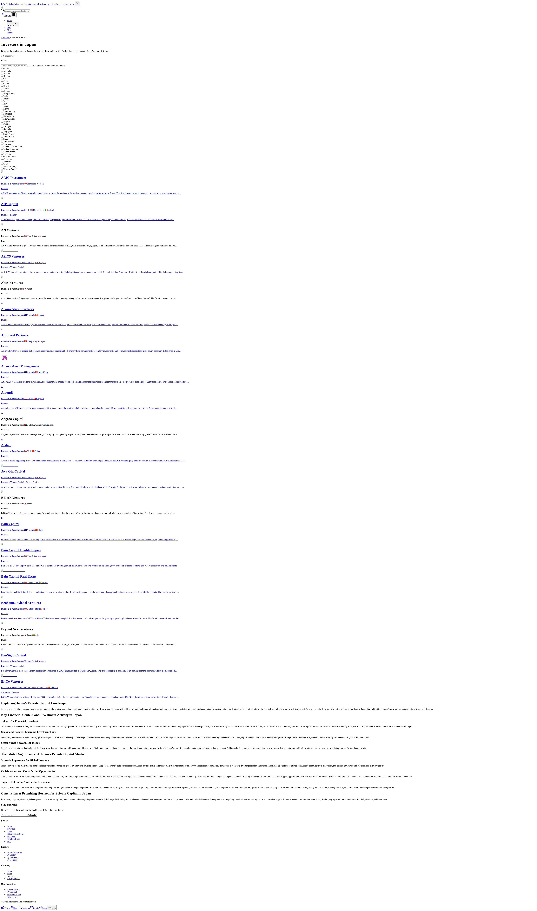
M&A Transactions (15, 834)
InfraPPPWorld (13, 889)
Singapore (7, 131)
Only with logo (36, 65)
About (9, 873)
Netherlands (8, 116)
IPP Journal (12, 892)
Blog (9, 30)
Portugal (7, 126)
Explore (11, 25)
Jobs (9, 27)
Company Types (8, 156)
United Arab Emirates (13, 146)
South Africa (9, 134)
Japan (5, 106)
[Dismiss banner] (77, 3)
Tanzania (7, 144)
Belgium (7, 76)
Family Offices (13, 839)
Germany (7, 91)
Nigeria (6, 121)
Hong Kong (8, 93)
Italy (5, 104)
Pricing (10, 32)
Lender (6, 164)
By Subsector (13, 857)
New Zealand (9, 119)
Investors (11, 829)
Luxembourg (9, 111)
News (9, 826)
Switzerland (8, 141)
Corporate (7, 159)
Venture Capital (10, 169)
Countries (5, 37)
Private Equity (9, 166)
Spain (5, 139)
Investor (6, 161)
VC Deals (11, 836)
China (6, 83)
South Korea (9, 136)
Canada (6, 78)
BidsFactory (12, 897)
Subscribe (32, 815)
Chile (5, 81)
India (5, 96)
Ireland (6, 98)
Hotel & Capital (14, 894)
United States (9, 151)
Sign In (7, 15)
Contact (10, 876)
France (6, 88)
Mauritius (7, 114)
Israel (5, 101)
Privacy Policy (13, 878)
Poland (6, 124)
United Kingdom (10, 149)
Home (9, 20)
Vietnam (7, 154)
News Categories (14, 852)
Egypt (6, 86)
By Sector (11, 855)
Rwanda (7, 129)
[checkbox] (2, 71)
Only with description (55, 65)
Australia (7, 71)
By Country (12, 860)
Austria (6, 73)
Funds (9, 831)
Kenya (6, 109)
